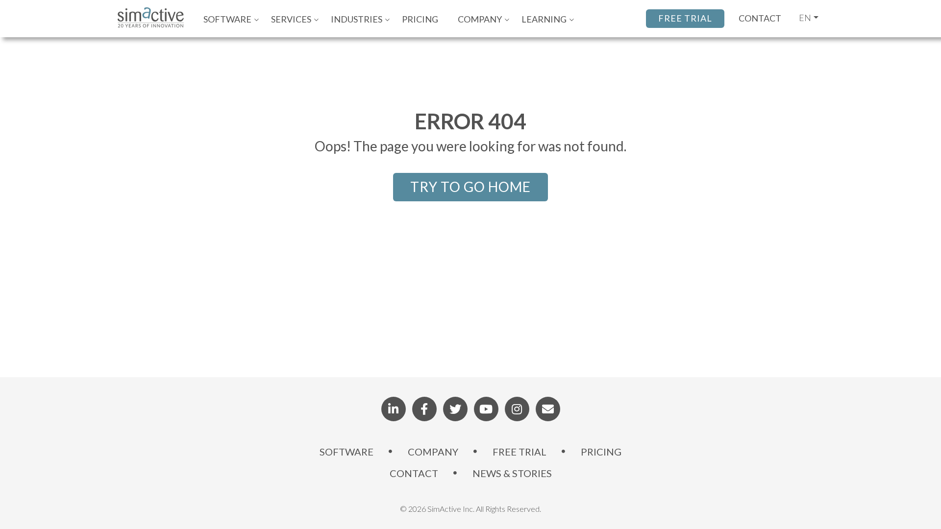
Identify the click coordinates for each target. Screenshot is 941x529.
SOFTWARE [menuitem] (227, 19)
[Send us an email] (548, 409)
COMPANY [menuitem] (480, 19)
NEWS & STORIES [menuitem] (512, 473)
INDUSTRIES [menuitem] (356, 19)
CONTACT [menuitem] (414, 473)
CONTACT (760, 18)
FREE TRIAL (685, 18)
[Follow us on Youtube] (486, 409)
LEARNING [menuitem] (544, 19)
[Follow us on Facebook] (424, 409)
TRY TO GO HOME (470, 186)
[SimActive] (156, 18)
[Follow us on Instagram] (517, 409)
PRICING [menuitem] (420, 19)
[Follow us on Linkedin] (393, 409)
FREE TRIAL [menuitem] (519, 451)
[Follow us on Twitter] (455, 409)
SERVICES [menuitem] (291, 19)
